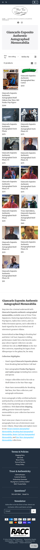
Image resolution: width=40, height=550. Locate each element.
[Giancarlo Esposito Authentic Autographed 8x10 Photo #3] (10, 233)
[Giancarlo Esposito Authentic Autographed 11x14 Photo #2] (29, 114)
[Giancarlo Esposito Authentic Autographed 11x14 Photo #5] (10, 172)
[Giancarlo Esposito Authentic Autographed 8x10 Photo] (10, 201)
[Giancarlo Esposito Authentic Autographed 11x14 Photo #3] (10, 143)
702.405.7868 (16, 494)
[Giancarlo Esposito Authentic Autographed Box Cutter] (29, 70)
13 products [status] (8, 63)
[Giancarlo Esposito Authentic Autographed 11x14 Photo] (10, 114)
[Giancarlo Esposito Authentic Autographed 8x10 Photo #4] (29, 232)
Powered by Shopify (30, 539)
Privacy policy (19, 541)
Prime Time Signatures (15, 539)
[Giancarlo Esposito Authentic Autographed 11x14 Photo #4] (29, 143)
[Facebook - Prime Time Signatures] (18, 22)
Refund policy (9, 541)
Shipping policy (13, 542)
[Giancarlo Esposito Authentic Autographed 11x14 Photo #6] (29, 172)
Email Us (25, 494)
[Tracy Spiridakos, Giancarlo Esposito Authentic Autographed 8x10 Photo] (29, 201)
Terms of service (30, 541)
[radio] (32, 63)
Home (3, 19)
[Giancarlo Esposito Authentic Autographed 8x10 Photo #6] (10, 261)
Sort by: (10, 56)
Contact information (26, 542)
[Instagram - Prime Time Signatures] (21, 22)
